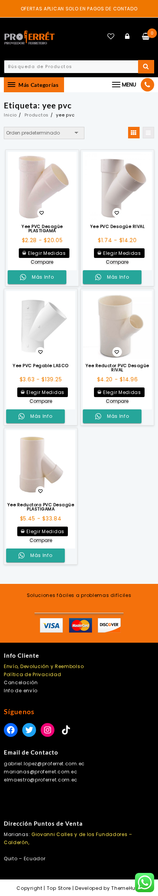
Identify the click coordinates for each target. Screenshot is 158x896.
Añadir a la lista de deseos (42, 213)
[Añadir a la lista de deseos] (42, 186)
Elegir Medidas (47, 253)
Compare (42, 262)
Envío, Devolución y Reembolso (44, 666)
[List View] (148, 132)
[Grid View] (134, 132)
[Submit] (146, 66)
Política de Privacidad (32, 674)
